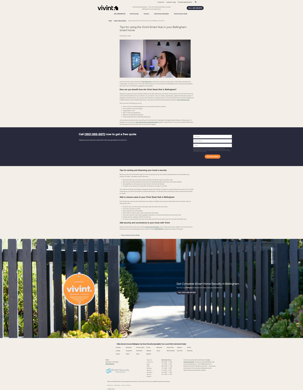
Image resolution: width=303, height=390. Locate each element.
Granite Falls (170, 347)
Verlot (137, 354)
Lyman (158, 350)
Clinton (189, 347)
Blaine (127, 354)
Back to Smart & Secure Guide (130, 235)
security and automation (152, 227)
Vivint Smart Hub (146, 82)
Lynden (118, 354)
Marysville (159, 347)
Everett (148, 347)
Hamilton (148, 350)
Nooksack (190, 350)
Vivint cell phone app (183, 100)
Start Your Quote (212, 156)
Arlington (179, 347)
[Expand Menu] (139, 14)
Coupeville (129, 350)
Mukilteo (148, 354)
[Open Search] (195, 2)
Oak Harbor (139, 350)
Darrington (129, 347)
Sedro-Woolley (171, 350)
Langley (118, 350)
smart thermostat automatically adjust (147, 122)
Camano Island (140, 347)
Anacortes (180, 350)
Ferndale (118, 347)
